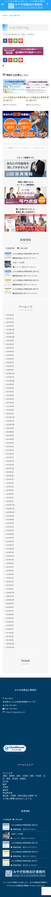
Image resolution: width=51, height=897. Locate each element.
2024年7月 (10, 348)
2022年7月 (10, 435)
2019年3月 (9, 582)
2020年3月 (10, 538)
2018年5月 (9, 618)
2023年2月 (10, 410)
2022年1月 (10, 457)
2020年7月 (10, 523)
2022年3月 (10, 450)
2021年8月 (9, 476)
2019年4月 (9, 578)
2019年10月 (10, 556)
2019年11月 (10, 552)
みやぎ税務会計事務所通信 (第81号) (26, 289)
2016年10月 (10, 647)
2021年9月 (10, 472)
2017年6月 (9, 636)
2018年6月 (9, 614)
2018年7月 (9, 611)
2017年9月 (9, 633)
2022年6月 (10, 439)
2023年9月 (10, 384)
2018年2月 (9, 629)
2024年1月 (9, 370)
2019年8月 (9, 563)
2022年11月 (10, 421)
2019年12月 (10, 549)
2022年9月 (10, 428)
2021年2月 (10, 498)
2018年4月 (9, 622)
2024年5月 (10, 355)
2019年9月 (10, 560)
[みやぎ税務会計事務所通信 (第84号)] (8, 255)
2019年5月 (9, 574)
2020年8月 (10, 520)
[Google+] (10, 41)
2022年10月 (10, 425)
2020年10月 (10, 512)
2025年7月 (10, 319)
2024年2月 (10, 366)
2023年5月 (10, 399)
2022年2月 (10, 454)
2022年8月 (10, 432)
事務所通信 (18, 258)
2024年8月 (10, 344)
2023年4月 (10, 403)
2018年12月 (10, 593)
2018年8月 (9, 607)
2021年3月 (9, 494)
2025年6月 (10, 322)
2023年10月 (10, 381)
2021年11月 (10, 465)
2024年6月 (10, 351)
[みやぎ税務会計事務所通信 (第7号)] (14, 86)
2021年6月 (9, 483)
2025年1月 (9, 326)
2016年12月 (10, 644)
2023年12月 (10, 373)
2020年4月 (10, 534)
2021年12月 (10, 461)
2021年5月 (9, 487)
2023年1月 (9, 414)
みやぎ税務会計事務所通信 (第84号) (26, 254)
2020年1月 (10, 545)
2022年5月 (10, 443)
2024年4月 (10, 359)
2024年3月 (10, 362)
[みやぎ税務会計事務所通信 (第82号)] (8, 282)
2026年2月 (10, 315)
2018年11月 (10, 596)
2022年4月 (10, 446)
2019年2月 (10, 585)
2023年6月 (10, 395)
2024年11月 (10, 333)
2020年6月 (10, 527)
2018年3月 (9, 625)
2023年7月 (10, 392)
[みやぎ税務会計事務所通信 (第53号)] (37, 86)
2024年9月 (10, 341)
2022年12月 (10, 417)
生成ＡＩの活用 (18, 262)
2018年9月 (9, 604)
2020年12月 (10, 505)
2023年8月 (10, 388)
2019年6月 (9, 571)
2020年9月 (10, 516)
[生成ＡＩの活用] (8, 264)
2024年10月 (10, 337)
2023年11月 (10, 377)
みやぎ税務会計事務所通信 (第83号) (26, 271)
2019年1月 (9, 589)
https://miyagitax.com (15, 712)
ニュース (17, 267)
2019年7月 (9, 567)
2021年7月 (9, 479)
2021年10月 (10, 468)
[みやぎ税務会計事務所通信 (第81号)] (8, 290)
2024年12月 (10, 330)
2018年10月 (10, 600)
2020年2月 (10, 541)
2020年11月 (10, 509)
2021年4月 (9, 490)
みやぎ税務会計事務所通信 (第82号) (26, 280)
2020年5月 (10, 530)
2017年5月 (9, 640)
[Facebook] (5, 41)
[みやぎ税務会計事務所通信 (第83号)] (8, 273)
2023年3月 (10, 406)
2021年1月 (9, 501)
